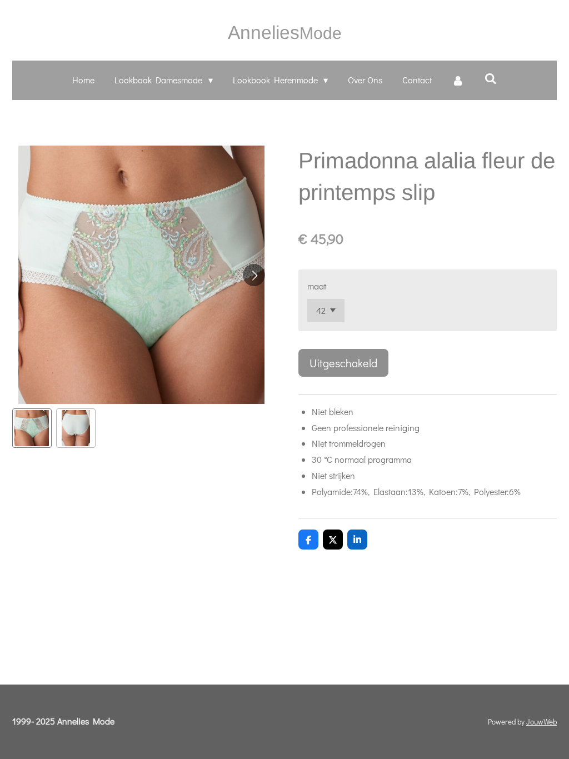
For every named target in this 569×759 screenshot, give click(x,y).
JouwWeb (541, 722)
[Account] (458, 80)
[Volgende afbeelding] (254, 275)
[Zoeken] (490, 78)
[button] (32, 428)
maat (316, 286)
